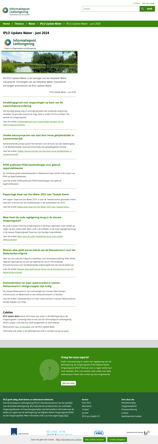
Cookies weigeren (117, 439)
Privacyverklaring (129, 409)
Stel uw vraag (148, 3)
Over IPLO (63, 415)
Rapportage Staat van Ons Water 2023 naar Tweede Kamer (43, 207)
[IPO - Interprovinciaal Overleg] (138, 433)
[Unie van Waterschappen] (59, 433)
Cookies (124, 413)
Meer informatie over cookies (69, 439)
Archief (85, 413)
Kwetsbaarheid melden (131, 416)
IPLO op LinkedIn (90, 416)
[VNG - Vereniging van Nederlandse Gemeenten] (98, 433)
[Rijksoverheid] (19, 433)
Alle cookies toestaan (94, 439)
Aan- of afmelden (22, 327)
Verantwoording (128, 403)
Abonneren (87, 406)
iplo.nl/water (63, 331)
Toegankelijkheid (129, 406)
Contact (136, 3)
